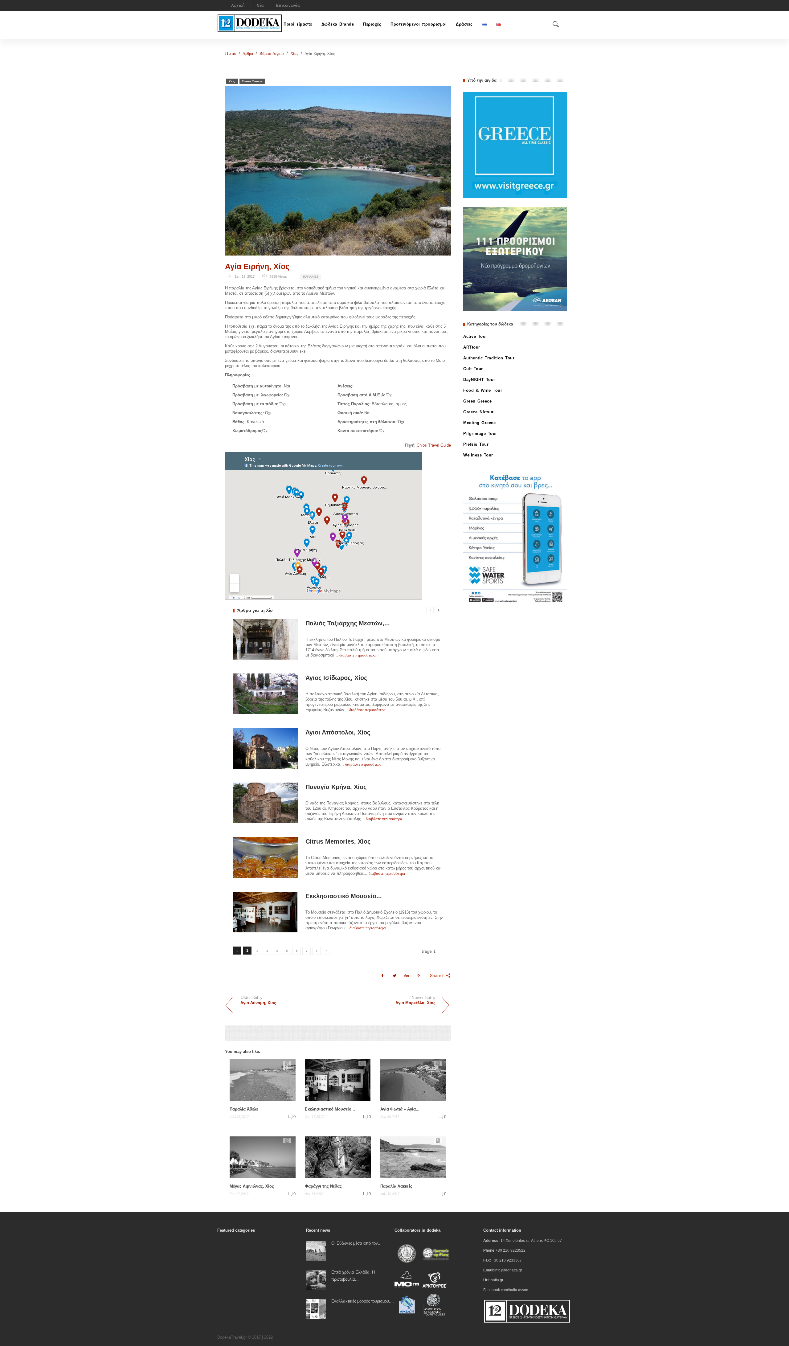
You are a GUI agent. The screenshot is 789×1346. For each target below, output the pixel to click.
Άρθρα (248, 53)
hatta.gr (497, 1280)
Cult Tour (473, 368)
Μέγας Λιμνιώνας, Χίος (252, 1186)
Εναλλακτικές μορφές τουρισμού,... (362, 1301)
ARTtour (471, 347)
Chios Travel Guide (434, 445)
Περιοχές (372, 24)
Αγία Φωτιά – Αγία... (399, 1109)
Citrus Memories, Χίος (337, 841)
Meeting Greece (479, 422)
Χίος (294, 53)
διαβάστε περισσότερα (357, 655)
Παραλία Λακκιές (396, 1186)
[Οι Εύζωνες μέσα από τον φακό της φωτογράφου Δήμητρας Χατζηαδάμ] (316, 1250)
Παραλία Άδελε (244, 1109)
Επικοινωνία (288, 5)
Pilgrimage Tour (480, 433)
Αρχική (237, 5)
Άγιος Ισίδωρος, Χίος (336, 677)
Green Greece (252, 81)
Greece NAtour (478, 412)
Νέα (260, 5)
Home (230, 53)
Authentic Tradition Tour (488, 358)
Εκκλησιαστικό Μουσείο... (343, 896)
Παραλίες (310, 276)
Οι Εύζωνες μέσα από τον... (356, 1243)
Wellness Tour (478, 455)
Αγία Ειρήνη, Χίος (257, 266)
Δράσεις (464, 24)
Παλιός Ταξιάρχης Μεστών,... (347, 623)
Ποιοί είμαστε (298, 24)
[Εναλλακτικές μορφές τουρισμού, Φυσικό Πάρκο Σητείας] (316, 1308)
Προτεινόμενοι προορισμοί (418, 24)
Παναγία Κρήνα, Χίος (335, 786)
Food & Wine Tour (482, 390)
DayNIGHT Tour (479, 379)
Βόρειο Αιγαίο (272, 53)
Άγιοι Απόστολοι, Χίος (337, 732)
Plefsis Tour (476, 444)
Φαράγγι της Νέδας (323, 1186)
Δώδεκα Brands (337, 24)
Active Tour (475, 336)
